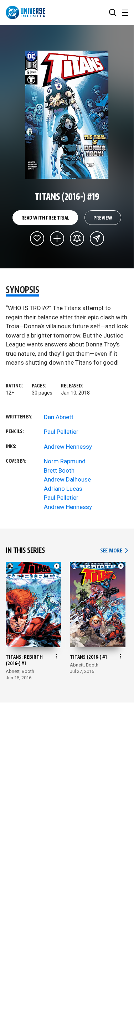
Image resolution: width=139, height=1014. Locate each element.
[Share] (97, 238)
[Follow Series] (77, 238)
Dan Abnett (58, 417)
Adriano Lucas (63, 488)
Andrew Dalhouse (67, 479)
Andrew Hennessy (68, 446)
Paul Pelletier (61, 431)
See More (114, 551)
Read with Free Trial (45, 218)
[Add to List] (57, 238)
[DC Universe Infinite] (25, 12)
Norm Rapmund (65, 461)
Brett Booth (59, 470)
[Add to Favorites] (37, 238)
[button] (112, 12)
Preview (102, 218)
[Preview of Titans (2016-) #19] (67, 115)
